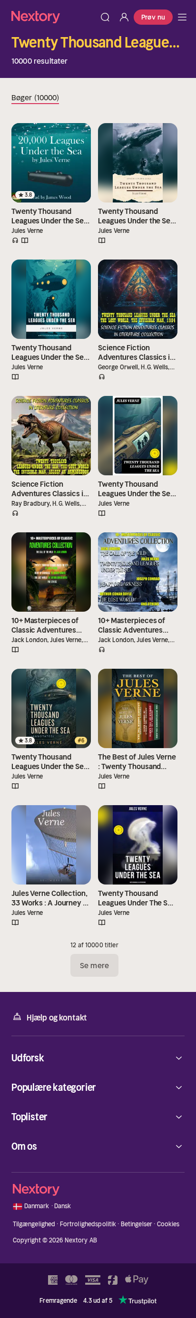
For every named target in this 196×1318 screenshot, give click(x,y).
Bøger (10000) (35, 97)
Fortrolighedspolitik (88, 1224)
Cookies (168, 1224)
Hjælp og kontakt (57, 1017)
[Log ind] (124, 17)
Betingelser (136, 1224)
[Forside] (182, 17)
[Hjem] (53, 17)
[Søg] (105, 17)
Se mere (94, 965)
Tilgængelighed (34, 1224)
